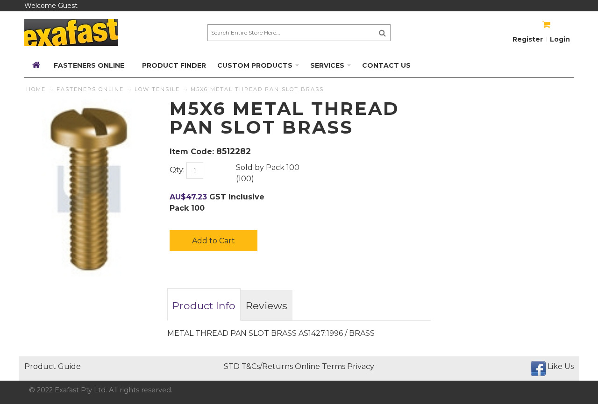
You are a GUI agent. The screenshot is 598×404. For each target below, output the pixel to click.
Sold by (250, 167)
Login (560, 39)
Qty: (177, 169)
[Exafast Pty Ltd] (71, 32)
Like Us (561, 366)
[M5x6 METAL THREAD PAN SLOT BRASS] (88, 104)
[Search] (382, 32)
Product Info (203, 305)
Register (528, 39)
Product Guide (52, 366)
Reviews (266, 305)
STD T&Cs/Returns (258, 366)
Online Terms (320, 366)
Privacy (360, 366)
